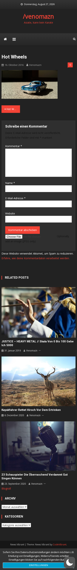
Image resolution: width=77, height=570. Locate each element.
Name (10, 183)
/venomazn (38, 16)
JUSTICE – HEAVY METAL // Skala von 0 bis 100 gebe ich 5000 (37, 343)
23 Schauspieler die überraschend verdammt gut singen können (34, 476)
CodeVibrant (59, 544)
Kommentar (13, 146)
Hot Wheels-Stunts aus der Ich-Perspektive (13, 109)
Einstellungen (38, 565)
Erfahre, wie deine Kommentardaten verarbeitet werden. (35, 258)
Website (10, 213)
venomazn (35, 65)
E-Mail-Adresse (15, 198)
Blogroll (6, 488)
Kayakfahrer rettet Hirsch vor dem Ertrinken (31, 410)
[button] (69, 562)
